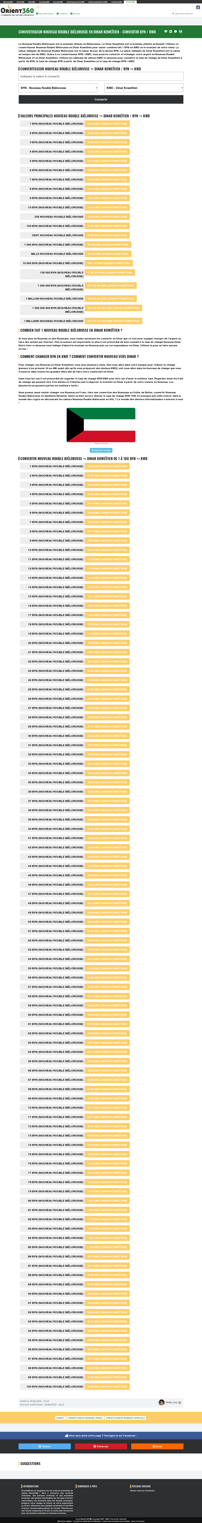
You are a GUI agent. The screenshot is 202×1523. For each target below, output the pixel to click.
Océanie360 (116, 2)
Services (76, 13)
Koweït (60, 1418)
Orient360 (130, 2)
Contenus (63, 13)
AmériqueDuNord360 (97, 2)
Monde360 (8, 2)
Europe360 (58, 2)
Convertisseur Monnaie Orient (85, 1418)
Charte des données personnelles (116, 1521)
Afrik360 (20, 2)
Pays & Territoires (45, 13)
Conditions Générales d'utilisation (87, 1521)
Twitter (46, 1446)
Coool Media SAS (83, 1519)
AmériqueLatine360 (75, 2)
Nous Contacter (138, 1521)
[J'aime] (165, 32)
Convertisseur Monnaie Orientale (125, 1418)
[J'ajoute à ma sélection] (170, 32)
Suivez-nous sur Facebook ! (142, 1491)
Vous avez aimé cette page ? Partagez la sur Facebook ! (102, 1435)
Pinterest (102, 1446)
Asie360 (31, 2)
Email (158, 1446)
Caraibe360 (44, 2)
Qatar (38, 7)
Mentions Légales (65, 1521)
